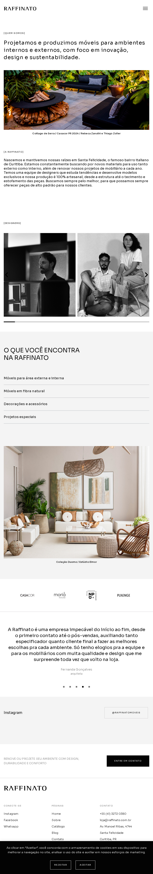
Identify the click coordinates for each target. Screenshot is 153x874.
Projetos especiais (20, 417)
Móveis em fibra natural (24, 391)
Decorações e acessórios (25, 404)
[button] (6, 275)
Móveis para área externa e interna (34, 378)
